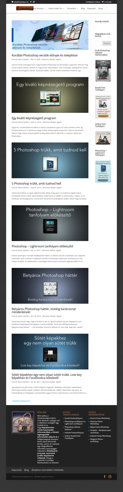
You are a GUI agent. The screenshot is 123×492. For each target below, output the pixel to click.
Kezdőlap (26, 9)
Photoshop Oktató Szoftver (72, 428)
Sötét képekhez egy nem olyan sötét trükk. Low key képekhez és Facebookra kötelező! (47, 376)
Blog (83, 9)
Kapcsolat (91, 9)
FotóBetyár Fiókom (93, 2)
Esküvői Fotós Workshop (100, 436)
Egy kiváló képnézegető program (34, 118)
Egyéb (58, 59)
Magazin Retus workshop (96, 440)
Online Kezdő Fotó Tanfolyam (72, 437)
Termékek (71, 9)
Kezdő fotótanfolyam (74, 418)
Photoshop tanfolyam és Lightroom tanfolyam (75, 422)
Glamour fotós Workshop (96, 422)
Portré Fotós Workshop (100, 418)
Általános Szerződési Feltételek (47, 469)
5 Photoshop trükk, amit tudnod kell (36, 183)
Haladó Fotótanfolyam (74, 432)
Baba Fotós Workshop (99, 427)
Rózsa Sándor (23, 59)
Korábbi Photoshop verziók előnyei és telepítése (44, 55)
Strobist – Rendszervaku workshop (100, 431)
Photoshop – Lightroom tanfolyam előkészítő (42, 246)
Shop (100, 9)
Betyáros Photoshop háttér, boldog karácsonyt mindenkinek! (44, 310)
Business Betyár (48, 59)
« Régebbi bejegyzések (21, 401)
